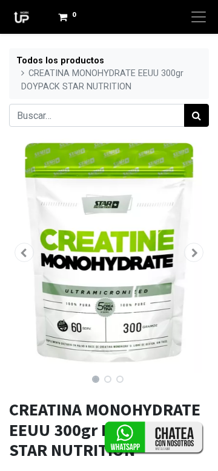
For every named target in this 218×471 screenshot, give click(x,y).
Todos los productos (60, 61)
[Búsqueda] (196, 115)
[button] (24, 252)
